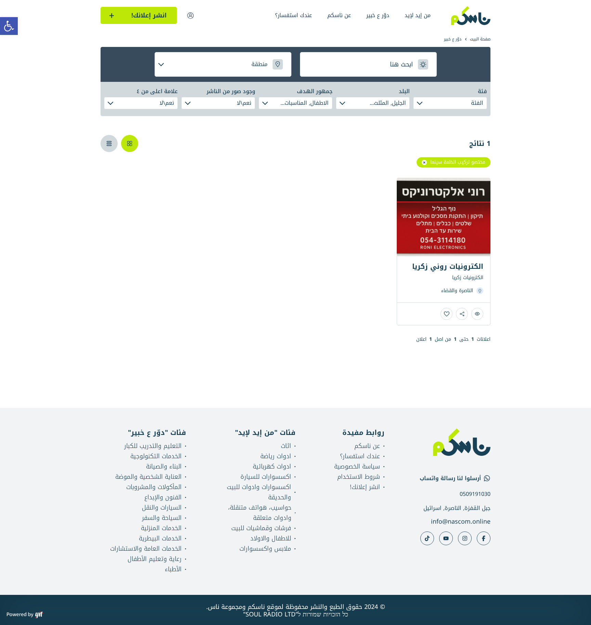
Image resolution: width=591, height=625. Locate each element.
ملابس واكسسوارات (265, 548)
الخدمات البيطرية (160, 538)
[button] (9, 26)
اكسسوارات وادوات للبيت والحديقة (259, 492)
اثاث (286, 446)
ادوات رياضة (275, 456)
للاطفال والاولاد (270, 538)
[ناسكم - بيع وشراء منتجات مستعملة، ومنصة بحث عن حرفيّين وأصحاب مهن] (471, 15)
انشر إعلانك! (365, 487)
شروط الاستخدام (358, 477)
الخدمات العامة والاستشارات (146, 548)
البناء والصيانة (164, 466)
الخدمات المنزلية (161, 528)
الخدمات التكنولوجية (156, 456)
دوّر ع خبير (377, 15)
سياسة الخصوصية (357, 466)
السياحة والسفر (162, 518)
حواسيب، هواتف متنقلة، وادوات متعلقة (259, 512)
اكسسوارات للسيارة (265, 477)
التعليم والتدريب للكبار (153, 446)
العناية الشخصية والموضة (148, 477)
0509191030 (475, 494)
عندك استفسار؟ (293, 15)
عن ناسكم (339, 15)
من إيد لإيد (418, 15)
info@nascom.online (460, 521)
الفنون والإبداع (163, 497)
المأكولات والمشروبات (154, 487)
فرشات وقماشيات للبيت (261, 528)
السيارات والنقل (162, 507)
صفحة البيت (480, 39)
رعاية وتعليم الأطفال (155, 559)
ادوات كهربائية (272, 466)
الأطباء (173, 569)
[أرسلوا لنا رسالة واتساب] (487, 478)
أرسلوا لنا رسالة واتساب (450, 478)
